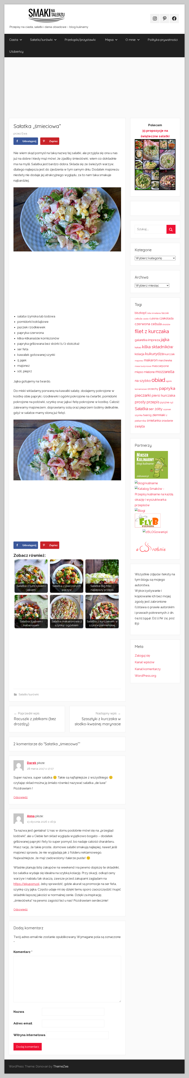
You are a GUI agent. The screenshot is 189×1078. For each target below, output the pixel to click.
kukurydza (154, 353)
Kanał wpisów (144, 662)
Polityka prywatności (163, 40)
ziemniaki (158, 415)
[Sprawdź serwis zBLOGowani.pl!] (155, 532)
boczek (165, 313)
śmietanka (154, 420)
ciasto (146, 318)
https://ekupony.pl (26, 884)
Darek (31, 763)
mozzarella (164, 371)
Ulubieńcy (16, 51)
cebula (138, 318)
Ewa (24, 133)
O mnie (131, 40)
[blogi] (140, 510)
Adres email (22, 1023)
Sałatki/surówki (41, 40)
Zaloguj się (142, 655)
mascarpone (160, 366)
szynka (138, 415)
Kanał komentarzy (148, 669)
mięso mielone (145, 372)
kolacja (139, 354)
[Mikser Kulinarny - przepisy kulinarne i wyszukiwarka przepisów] (151, 477)
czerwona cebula (148, 324)
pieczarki (143, 395)
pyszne (164, 402)
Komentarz (22, 952)
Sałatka (141, 408)
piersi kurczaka (163, 395)
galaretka (141, 340)
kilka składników (157, 346)
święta (140, 426)
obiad (158, 380)
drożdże (166, 324)
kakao (138, 347)
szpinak (167, 409)
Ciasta (13, 40)
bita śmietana (154, 313)
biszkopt (141, 313)
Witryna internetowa (29, 1035)
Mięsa (109, 40)
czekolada (166, 318)
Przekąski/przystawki (80, 40)
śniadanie (167, 420)
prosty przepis (147, 402)
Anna (31, 816)
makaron (151, 360)
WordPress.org (145, 675)
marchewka (165, 360)
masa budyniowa (143, 366)
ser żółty (155, 409)
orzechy (152, 389)
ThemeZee (60, 1066)
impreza (154, 340)
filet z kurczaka (152, 331)
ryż (171, 402)
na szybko (143, 381)
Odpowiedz (20, 797)
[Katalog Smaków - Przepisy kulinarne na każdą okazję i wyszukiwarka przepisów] (155, 505)
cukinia (154, 318)
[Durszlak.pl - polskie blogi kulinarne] (146, 483)
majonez (139, 361)
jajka (165, 339)
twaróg (147, 415)
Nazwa (18, 1012)
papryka (167, 388)
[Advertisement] (94, 87)
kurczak (169, 354)
